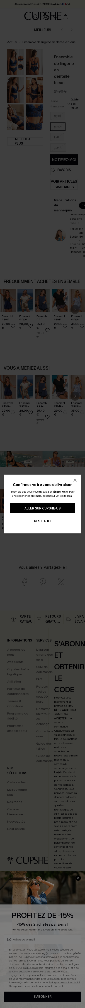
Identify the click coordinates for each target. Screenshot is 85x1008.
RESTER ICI (42, 521)
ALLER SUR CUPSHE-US (42, 508)
